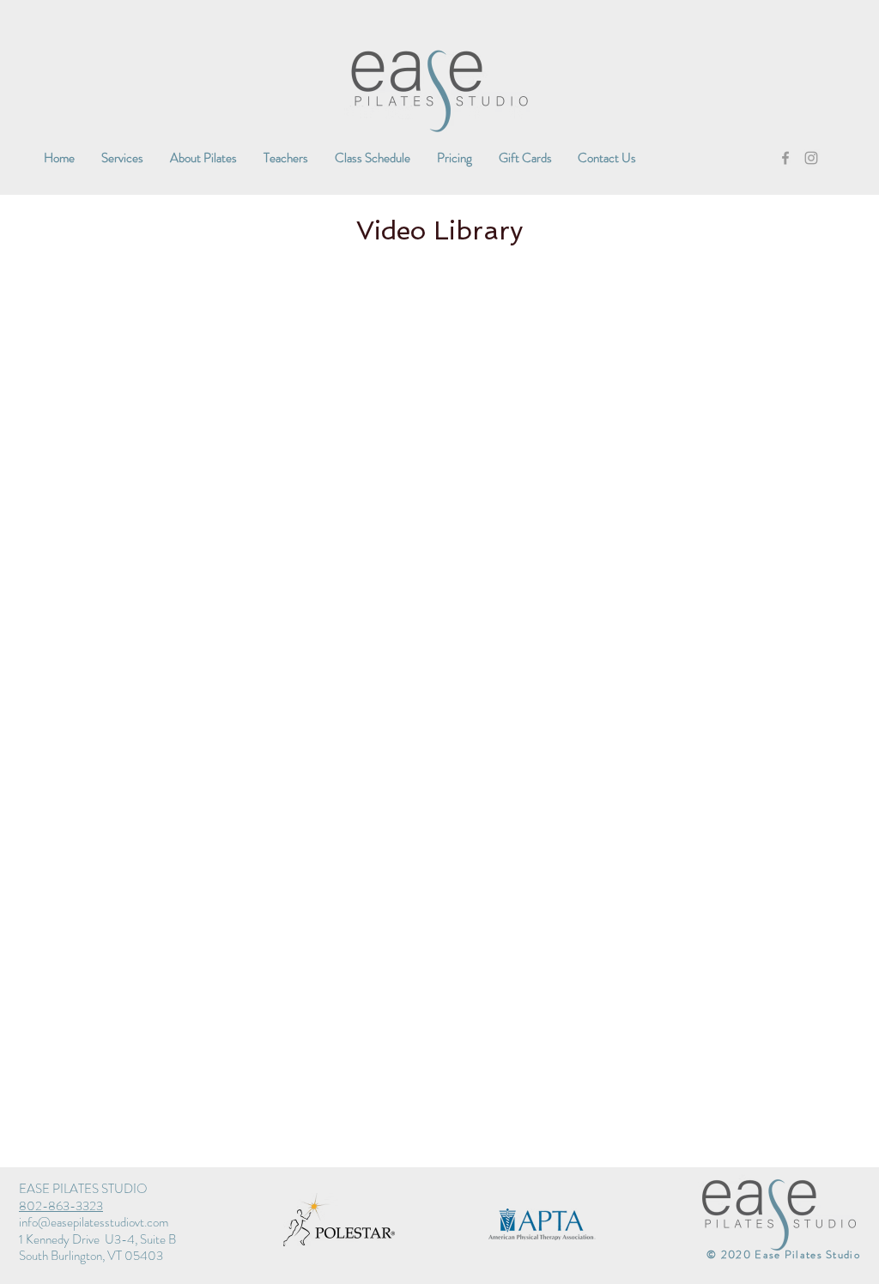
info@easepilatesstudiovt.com (93, 1222)
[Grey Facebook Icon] (785, 158)
